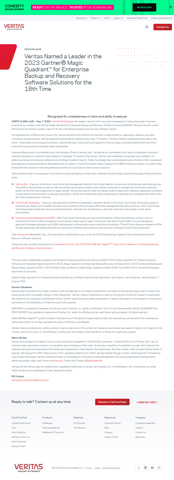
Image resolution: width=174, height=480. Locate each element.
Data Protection (19, 432)
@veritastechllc (95, 360)
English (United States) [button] (160, 18)
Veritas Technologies (63, 121)
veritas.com (57, 360)
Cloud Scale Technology (27, 202)
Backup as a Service (21, 437)
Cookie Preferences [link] (111, 467)
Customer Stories (113, 423)
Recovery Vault (18, 446)
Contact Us (163, 27)
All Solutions (79, 423)
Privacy (88, 467)
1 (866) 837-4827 (146, 402)
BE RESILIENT (144, 7)
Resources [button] (80, 18)
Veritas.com (23, 234)
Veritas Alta (21, 184)
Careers (139, 427)
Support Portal (111, 437)
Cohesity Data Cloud (21, 423)
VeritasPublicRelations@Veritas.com (30, 380)
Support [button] (117, 18)
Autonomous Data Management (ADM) (35, 218)
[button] (147, 26)
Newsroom (140, 437)
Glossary (109, 432)
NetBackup (48, 423)
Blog (107, 427)
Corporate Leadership (145, 423)
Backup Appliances (51, 427)
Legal (97, 467)
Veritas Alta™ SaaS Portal (137, 18)
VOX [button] (106, 18)
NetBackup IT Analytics (53, 432)
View (14, 427)
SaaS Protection (19, 441)
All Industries (79, 427)
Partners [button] (94, 18)
